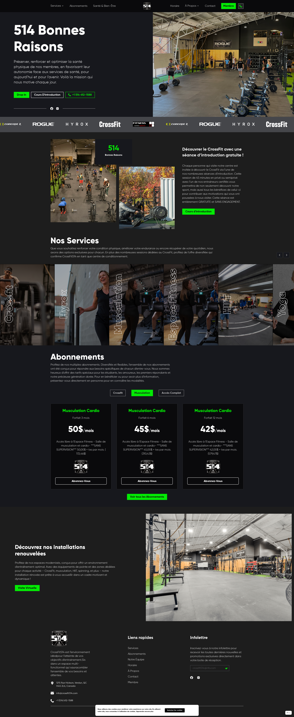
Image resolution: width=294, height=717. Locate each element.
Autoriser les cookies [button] (174, 710)
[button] (57, 6)
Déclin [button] (191, 710)
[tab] (118, 393)
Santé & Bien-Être (104, 6)
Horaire (174, 6)
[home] (147, 6)
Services (133, 648)
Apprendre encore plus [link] (144, 711)
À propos (133, 671)
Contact (210, 6)
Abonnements (78, 6)
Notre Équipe (136, 659)
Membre (133, 682)
